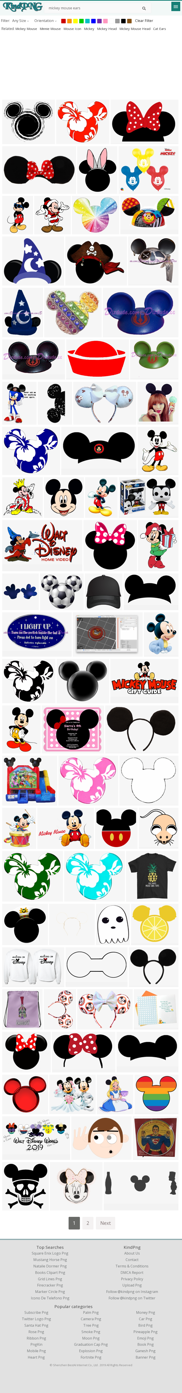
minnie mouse (51, 28)
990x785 (73, 282)
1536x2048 (54, 1027)
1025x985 (104, 846)
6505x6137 (95, 607)
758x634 (10, 141)
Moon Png (91, 1338)
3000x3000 (76, 376)
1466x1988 (95, 515)
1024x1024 (136, 898)
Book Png (145, 1344)
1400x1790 (12, 334)
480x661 (152, 654)
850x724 (57, 1111)
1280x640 (70, 472)
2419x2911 (12, 846)
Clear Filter (144, 20)
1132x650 (133, 607)
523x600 (146, 472)
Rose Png (36, 1331)
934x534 (10, 607)
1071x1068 (147, 422)
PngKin (36, 1344)
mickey (89, 28)
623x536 (10, 1111)
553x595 (105, 1111)
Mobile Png (36, 1350)
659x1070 (11, 231)
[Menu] (175, 6)
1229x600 (11, 1157)
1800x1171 (12, 654)
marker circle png (50, 1291)
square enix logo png (50, 1253)
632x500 (10, 282)
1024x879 (53, 334)
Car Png (145, 1318)
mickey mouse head (135, 28)
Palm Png (91, 1312)
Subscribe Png (36, 1312)
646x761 (85, 191)
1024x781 (128, 191)
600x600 (10, 1027)
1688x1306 (139, 984)
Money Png (145, 1312)
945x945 (111, 334)
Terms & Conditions (131, 1266)
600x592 (147, 846)
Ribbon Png (36, 1338)
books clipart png (50, 1272)
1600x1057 (121, 141)
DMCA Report (132, 1272)
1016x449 (75, 984)
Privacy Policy (132, 1279)
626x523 (128, 802)
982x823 (139, 942)
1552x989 (82, 654)
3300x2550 (52, 750)
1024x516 (120, 700)
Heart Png (36, 1357)
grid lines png (50, 1279)
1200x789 (128, 515)
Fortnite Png (91, 1357)
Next (105, 1223)
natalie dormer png (50, 1266)
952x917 (67, 802)
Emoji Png (145, 1338)
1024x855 (11, 1069)
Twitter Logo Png (36, 1318)
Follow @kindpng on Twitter (132, 1298)
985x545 (10, 568)
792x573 (46, 846)
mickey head (107, 28)
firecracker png (50, 1285)
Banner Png (146, 1357)
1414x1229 (144, 1027)
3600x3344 (93, 568)
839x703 (48, 607)
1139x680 (61, 1069)
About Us (132, 1253)
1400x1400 (60, 1207)
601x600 (52, 515)
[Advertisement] (91, 65)
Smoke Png (90, 1331)
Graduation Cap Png (91, 1344)
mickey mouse (26, 28)
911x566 (10, 984)
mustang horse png (50, 1259)
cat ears (159, 28)
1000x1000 (12, 422)
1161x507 (11, 191)
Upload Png (132, 1285)
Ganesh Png (145, 1350)
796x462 (129, 231)
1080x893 (81, 231)
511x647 (146, 568)
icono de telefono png (50, 1298)
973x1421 (11, 750)
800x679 (65, 700)
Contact (132, 1259)
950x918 (10, 1207)
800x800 (104, 942)
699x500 (10, 802)
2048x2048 (83, 422)
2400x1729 (81, 1157)
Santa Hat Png (36, 1325)
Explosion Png (91, 1350)
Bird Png (145, 1325)
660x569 (143, 1111)
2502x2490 (12, 515)
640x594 (141, 1157)
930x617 (10, 942)
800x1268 (114, 750)
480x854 (46, 422)
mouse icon (72, 28)
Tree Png (91, 1325)
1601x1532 (138, 282)
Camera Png (91, 1318)
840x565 (42, 231)
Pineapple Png (145, 1331)
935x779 (64, 141)
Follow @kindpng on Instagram (132, 1291)
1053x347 (113, 1207)
